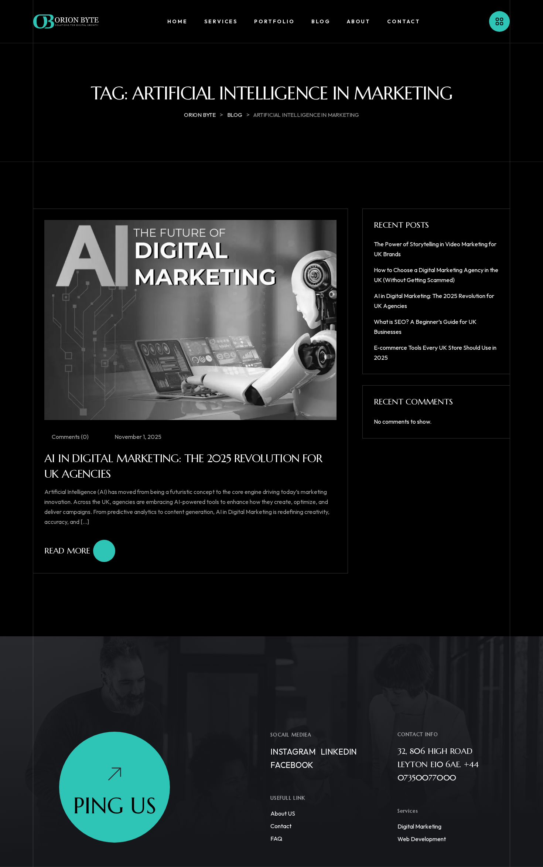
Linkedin (339, 751)
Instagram (293, 751)
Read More (67, 551)
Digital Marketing (419, 826)
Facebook (291, 765)
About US (282, 813)
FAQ (276, 838)
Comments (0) (70, 436)
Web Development (421, 839)
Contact (280, 826)
